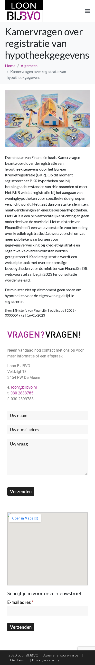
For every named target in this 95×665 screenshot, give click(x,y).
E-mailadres (20, 602)
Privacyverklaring (45, 660)
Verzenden (21, 491)
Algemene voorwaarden (61, 655)
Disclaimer (19, 660)
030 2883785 (21, 393)
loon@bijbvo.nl (24, 387)
